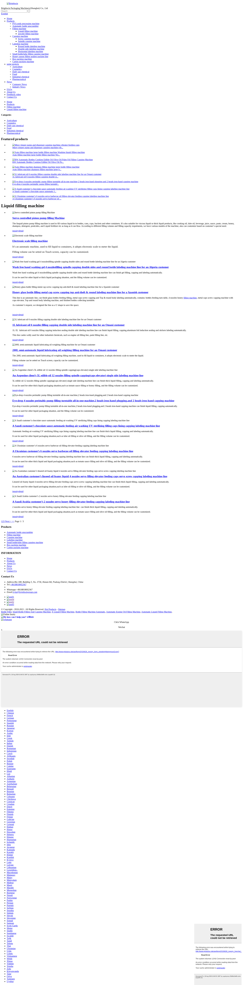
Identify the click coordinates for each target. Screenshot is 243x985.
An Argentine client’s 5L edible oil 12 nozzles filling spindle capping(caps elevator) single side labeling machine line (77, 375)
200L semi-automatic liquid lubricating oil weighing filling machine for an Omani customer (64, 350)
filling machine (190, 298)
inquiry (15, 231)
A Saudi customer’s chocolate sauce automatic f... (34, 191)
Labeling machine (20, 44)
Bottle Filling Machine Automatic (90, 612)
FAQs (9, 89)
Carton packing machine (23, 61)
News (9, 82)
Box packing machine (22, 59)
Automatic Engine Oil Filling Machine (123, 612)
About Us (11, 92)
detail (21, 231)
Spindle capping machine (29, 41)
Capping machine (20, 36)
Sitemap (61, 609)
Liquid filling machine (28, 31)
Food (14, 74)
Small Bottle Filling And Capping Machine (32, 612)
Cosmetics (17, 69)
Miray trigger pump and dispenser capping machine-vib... (37, 147)
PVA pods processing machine (25, 23)
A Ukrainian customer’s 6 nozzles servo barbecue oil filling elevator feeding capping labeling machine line (72, 451)
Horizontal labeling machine (30, 51)
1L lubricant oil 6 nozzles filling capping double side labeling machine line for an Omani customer (68, 324)
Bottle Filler (6, 612)
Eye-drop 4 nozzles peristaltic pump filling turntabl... (35, 184)
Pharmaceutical (19, 79)
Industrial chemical (20, 77)
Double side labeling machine (31, 49)
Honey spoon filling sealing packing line (30, 56)
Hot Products (50, 609)
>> (13, 521)
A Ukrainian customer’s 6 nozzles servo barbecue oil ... (36, 199)
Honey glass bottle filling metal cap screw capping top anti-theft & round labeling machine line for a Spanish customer (80, 292)
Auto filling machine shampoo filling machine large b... (36, 169)
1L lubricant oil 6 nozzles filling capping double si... (35, 177)
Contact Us (12, 97)
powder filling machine (28, 34)
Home (9, 18)
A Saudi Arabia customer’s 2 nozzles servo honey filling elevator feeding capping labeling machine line (71, 501)
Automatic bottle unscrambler (25, 26)
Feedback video (14, 94)
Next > (8, 521)
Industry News (18, 87)
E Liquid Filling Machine (63, 612)
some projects (13, 64)
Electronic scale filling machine (30, 240)
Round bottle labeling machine (31, 46)
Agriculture (17, 66)
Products (10, 21)
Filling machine (19, 28)
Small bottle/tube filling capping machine (30, 54)
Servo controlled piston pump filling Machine (38, 218)
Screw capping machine (28, 39)
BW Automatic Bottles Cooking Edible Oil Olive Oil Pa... (38, 162)
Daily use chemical (20, 71)
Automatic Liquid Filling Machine (156, 612)
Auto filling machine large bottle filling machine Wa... (36, 155)
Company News (19, 84)
